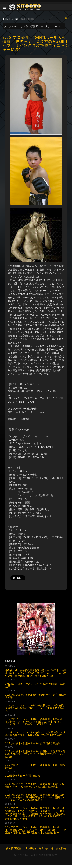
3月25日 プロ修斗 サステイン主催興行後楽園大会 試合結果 (35, 685)
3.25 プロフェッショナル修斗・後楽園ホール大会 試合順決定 (35, 766)
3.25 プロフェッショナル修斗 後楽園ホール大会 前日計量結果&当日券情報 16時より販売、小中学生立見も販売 (35, 708)
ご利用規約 (30, 848)
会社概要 (61, 848)
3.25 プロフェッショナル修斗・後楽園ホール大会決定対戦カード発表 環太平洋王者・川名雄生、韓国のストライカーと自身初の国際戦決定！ (35, 797)
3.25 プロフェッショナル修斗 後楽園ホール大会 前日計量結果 (35, 696)
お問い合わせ (46, 848)
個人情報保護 (13, 848)
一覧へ (66, 18)
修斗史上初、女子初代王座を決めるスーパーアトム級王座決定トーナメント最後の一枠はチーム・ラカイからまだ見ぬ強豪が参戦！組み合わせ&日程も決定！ (35, 673)
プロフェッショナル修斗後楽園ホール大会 (34, 26)
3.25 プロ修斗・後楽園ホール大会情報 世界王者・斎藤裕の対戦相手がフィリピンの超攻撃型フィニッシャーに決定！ (35, 754)
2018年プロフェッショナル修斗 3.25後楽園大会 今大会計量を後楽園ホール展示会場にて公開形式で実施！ (35, 734)
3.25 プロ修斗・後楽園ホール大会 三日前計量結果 (32, 743)
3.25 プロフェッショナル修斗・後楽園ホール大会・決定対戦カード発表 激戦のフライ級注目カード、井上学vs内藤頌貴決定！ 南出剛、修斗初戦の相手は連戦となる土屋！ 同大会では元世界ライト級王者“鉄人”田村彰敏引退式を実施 (35, 813)
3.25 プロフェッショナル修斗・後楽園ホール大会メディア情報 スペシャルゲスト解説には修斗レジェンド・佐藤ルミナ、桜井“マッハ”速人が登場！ (34, 721)
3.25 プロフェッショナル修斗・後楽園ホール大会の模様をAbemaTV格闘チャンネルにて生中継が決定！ (34, 785)
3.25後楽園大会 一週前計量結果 (22, 775)
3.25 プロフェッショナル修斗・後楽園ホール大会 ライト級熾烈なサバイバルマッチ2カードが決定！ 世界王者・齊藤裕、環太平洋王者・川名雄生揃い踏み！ (35, 829)
